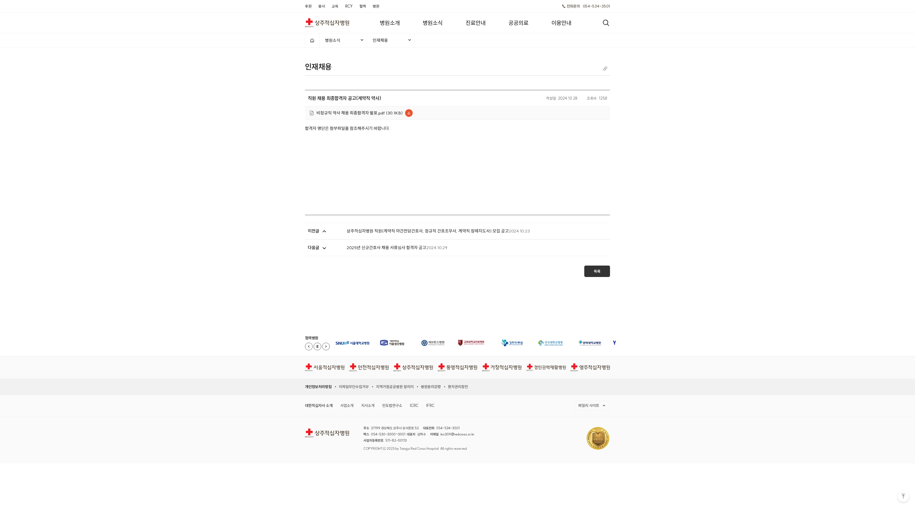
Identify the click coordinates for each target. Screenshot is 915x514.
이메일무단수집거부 (354, 386)
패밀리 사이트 (589, 405)
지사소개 (368, 405)
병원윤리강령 (431, 386)
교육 (335, 6)
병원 (376, 6)
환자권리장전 (458, 386)
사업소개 (347, 405)
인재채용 (380, 40)
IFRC (430, 405)
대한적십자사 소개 (319, 405)
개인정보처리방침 (318, 386)
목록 (597, 271)
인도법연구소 (392, 405)
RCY (349, 6)
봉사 (321, 6)
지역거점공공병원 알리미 (395, 386)
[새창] (354, 343)
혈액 (362, 6)
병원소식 (332, 40)
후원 (308, 6)
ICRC (414, 405)
